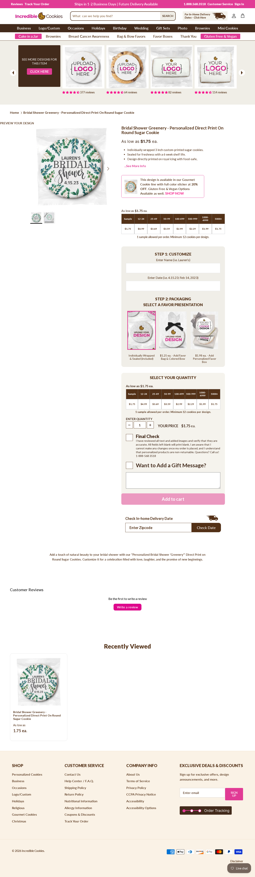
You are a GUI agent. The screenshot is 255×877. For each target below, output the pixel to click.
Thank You (188, 36)
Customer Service (220, 4)
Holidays (98, 28)
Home (14, 112)
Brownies (202, 28)
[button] (173, 254)
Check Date (206, 527)
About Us (133, 774)
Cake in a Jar (28, 36)
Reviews (17, 4)
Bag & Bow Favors (131, 36)
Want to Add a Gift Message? (171, 465)
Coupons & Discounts (80, 814)
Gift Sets (163, 28)
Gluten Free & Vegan (220, 36)
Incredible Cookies (33, 851)
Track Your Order (37, 4)
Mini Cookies (228, 28)
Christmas (19, 821)
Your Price (168, 426)
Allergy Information (78, 808)
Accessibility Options (141, 808)
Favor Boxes (163, 36)
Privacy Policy (136, 788)
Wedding (141, 28)
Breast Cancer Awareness (89, 36)
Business (24, 28)
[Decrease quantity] (129, 424)
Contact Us (72, 774)
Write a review (127, 607)
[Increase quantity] (150, 424)
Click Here (39, 71)
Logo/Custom (49, 28)
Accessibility (135, 801)
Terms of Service (138, 781)
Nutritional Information (81, 801)
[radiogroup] (173, 337)
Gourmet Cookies (24, 814)
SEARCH (167, 16)
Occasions (76, 28)
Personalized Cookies (27, 774)
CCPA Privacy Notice (141, 794)
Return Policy (74, 794)
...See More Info (135, 166)
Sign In (239, 4)
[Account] (233, 16)
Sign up (234, 794)
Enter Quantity (139, 419)
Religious (18, 808)
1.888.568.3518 (195, 4)
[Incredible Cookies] (39, 16)
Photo (182, 28)
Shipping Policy (75, 788)
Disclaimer (236, 861)
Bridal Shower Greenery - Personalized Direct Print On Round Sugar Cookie (78, 112)
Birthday (120, 28)
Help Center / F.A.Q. (79, 781)
